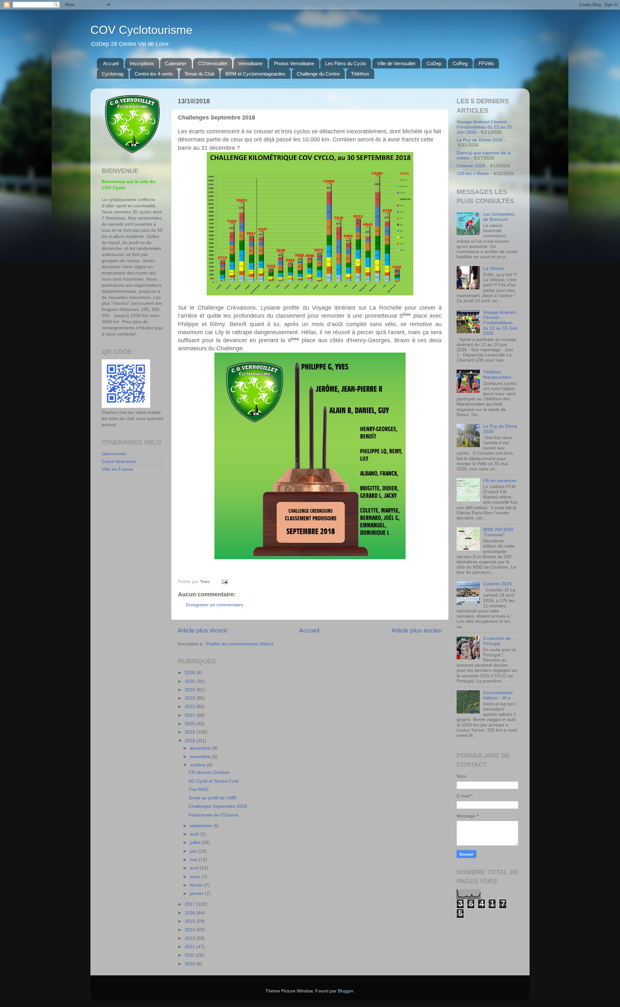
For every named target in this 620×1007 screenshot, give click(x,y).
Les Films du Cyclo (345, 63)
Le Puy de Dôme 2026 (479, 140)
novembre (201, 756)
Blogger (345, 991)
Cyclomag (112, 74)
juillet (196, 842)
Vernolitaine (250, 63)
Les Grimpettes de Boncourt (498, 217)
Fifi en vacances (499, 480)
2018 (190, 740)
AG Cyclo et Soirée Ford (213, 781)
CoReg (460, 63)
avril (195, 868)
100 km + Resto (473, 173)
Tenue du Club (199, 74)
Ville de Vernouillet (396, 63)
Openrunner (114, 453)
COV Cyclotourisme (141, 29)
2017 (190, 904)
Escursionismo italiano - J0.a (498, 695)
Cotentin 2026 (471, 165)
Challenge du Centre (318, 74)
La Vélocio (493, 268)
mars (196, 876)
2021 (190, 715)
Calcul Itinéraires (119, 461)
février (197, 885)
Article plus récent (202, 630)
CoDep (434, 63)
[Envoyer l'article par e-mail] (224, 581)
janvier (197, 893)
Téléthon (360, 74)
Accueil (111, 63)
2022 (190, 706)
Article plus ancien (416, 630)
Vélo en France (117, 469)
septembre (201, 825)
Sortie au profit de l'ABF (213, 798)
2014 (190, 929)
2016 (190, 912)
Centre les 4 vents (154, 74)
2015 (190, 921)
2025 (190, 681)
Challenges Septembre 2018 (218, 806)
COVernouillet (212, 63)
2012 (190, 946)
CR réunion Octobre (209, 772)
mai (194, 859)
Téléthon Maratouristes (497, 375)
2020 (190, 723)
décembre (201, 748)
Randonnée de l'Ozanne (213, 815)
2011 (190, 955)
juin (194, 851)
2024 (190, 689)
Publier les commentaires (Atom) (239, 644)
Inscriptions (142, 63)
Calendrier (176, 63)
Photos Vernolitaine (294, 63)
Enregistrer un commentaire (214, 604)
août (195, 834)
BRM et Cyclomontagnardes (255, 74)
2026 (190, 672)
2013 (190, 938)
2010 (190, 963)
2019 (190, 732)
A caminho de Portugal (497, 641)
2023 (190, 698)
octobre (198, 765)
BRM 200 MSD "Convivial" (498, 532)
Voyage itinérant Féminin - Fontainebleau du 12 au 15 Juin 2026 (484, 127)
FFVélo (486, 63)
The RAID (199, 789)
